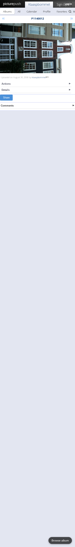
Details (6, 89)
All (19, 11)
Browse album (60, 540)
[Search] (70, 11)
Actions (6, 83)
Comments (7, 105)
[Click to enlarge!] (37, 48)
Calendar (32, 11)
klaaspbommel (39, 77)
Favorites (62, 11)
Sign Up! (62, 4)
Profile (47, 11)
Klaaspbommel (39, 4)
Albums (7, 11)
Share (6, 97)
